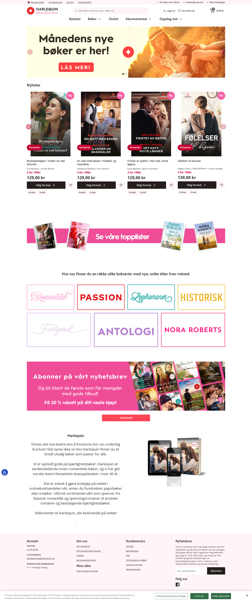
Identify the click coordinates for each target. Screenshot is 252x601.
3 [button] (129, 74)
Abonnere (216, 570)
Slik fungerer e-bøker (136, 560)
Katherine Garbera (86, 168)
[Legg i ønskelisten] (70, 185)
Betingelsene (132, 551)
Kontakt (129, 546)
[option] (126, 52)
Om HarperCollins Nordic (88, 551)
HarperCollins (84, 2)
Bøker (92, 19)
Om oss (70, 2)
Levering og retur (134, 564)
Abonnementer (136, 19)
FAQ (128, 555)
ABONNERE (126, 418)
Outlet (113, 19)
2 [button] (126, 74)
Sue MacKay (33, 168)
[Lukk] (247, 595)
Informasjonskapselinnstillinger (171, 596)
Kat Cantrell (103, 168)
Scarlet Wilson (47, 168)
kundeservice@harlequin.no (40, 558)
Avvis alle (199, 596)
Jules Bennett (133, 168)
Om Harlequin (83, 546)
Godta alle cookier (221, 596)
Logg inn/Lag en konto (87, 571)
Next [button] (222, 52)
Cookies (80, 555)
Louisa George (215, 168)
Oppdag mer (169, 19)
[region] (126, 596)
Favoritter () (188, 10)
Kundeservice (55, 2)
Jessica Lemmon (150, 168)
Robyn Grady (184, 168)
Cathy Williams (199, 168)
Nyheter (75, 19)
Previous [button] (30, 52)
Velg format (43, 185)
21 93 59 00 (32, 549)
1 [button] (123, 74)
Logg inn (171, 10)
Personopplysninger (86, 560)
